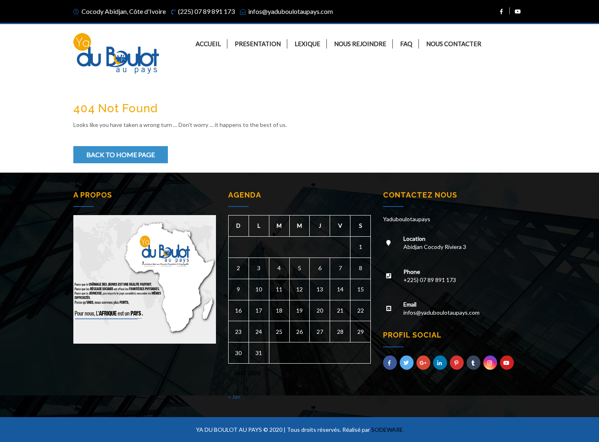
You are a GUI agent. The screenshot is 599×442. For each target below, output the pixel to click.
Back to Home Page (120, 154)
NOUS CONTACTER (453, 43)
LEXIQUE (307, 43)
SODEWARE (387, 429)
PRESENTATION (258, 43)
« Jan (234, 396)
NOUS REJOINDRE (360, 43)
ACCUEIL (208, 43)
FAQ (406, 43)
